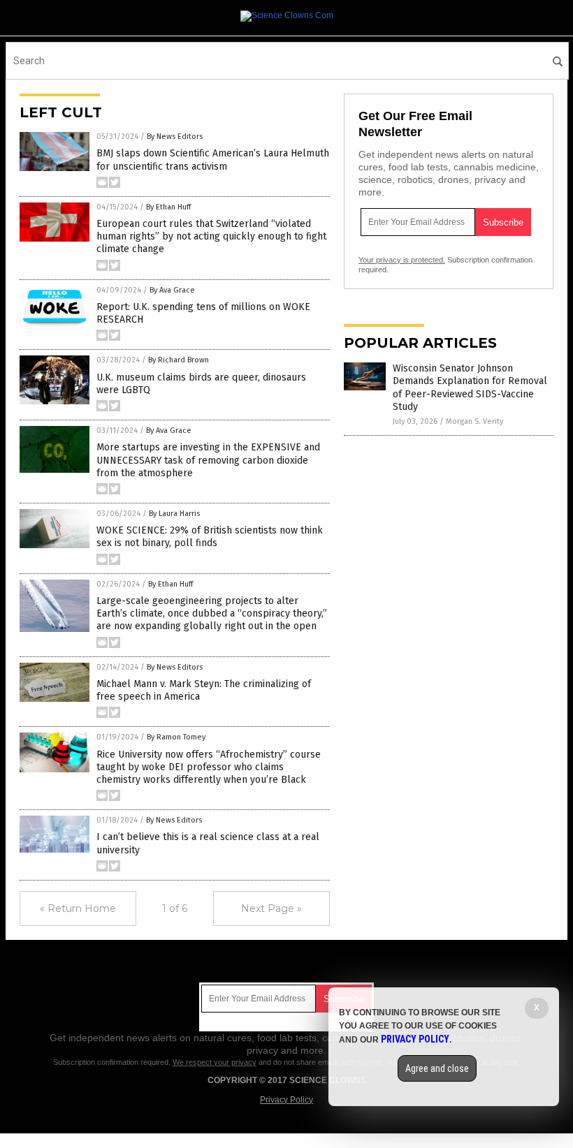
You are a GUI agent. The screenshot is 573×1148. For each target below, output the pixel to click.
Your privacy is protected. (401, 260)
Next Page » (271, 908)
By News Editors (175, 136)
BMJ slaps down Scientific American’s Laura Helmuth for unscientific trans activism (212, 159)
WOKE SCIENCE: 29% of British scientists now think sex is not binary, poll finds (209, 536)
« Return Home (78, 908)
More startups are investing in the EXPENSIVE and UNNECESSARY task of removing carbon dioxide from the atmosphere (208, 459)
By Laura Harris (174, 513)
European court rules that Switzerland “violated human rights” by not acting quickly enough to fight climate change (211, 236)
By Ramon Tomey (176, 737)
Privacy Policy (286, 1100)
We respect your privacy (214, 1062)
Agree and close (437, 1068)
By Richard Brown (178, 360)
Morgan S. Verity (474, 421)
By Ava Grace (172, 290)
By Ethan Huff (168, 207)
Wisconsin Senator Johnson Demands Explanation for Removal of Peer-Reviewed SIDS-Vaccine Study (470, 387)
